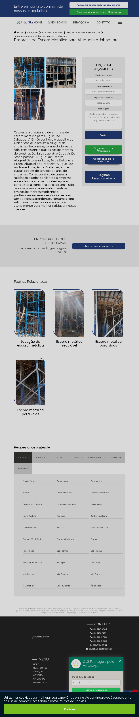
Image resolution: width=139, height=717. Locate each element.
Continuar (69, 709)
